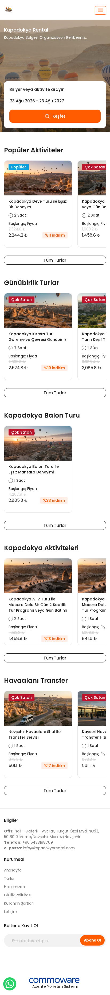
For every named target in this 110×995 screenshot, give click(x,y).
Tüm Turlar (55, 260)
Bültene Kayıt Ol (21, 926)
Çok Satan (95, 167)
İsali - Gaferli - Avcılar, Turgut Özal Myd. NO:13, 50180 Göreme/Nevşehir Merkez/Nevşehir (51, 833)
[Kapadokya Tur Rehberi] (18, 10)
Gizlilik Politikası (17, 895)
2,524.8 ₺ (17, 229)
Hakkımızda (14, 886)
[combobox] (55, 89)
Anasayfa (13, 870)
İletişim (10, 911)
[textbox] (55, 89)
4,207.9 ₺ (17, 494)
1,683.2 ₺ (17, 632)
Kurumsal (14, 859)
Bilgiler (11, 820)
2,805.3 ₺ (17, 361)
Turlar (9, 878)
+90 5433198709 (28, 842)
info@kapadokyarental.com (39, 848)
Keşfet (59, 116)
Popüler (18, 167)
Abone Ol (92, 940)
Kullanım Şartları (19, 903)
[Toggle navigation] (100, 10)
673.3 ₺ (16, 759)
